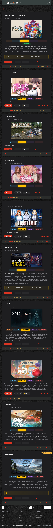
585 (33, 507)
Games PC (40, 61)
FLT (2, 518)
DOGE (20, 518)
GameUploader (10, 66)
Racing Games (46, 393)
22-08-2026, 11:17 (17, 297)
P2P (19, 517)
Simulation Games (45, 105)
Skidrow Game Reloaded (12, 9)
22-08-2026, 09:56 (18, 398)
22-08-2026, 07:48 (17, 503)
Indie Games (46, 292)
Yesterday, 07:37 (18, 110)
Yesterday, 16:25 (18, 66)
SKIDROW (4, 513)
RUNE (3, 517)
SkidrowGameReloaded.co (17, 525)
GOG (3, 520)
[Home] (4, 9)
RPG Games (46, 343)
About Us (38, 513)
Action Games (46, 61)
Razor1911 (21, 520)
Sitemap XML (38, 517)
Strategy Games (45, 498)
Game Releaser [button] (5, 511)
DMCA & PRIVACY (39, 515)
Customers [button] (38, 511)
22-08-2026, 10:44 (18, 348)
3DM (20, 515)
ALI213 (20, 513)
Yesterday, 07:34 (18, 241)
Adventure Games (45, 192)
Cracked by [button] (21, 511)
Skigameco (9, 297)
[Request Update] (38, 66)
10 (27, 507)
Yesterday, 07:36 (18, 154)
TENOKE (3, 515)
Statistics (38, 518)
